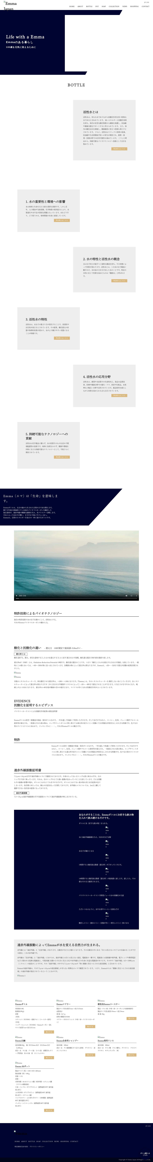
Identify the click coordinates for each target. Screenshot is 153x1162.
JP (145, 2)
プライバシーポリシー (37, 1146)
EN (148, 2)
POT (97, 6)
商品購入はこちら (119, 149)
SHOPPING (134, 6)
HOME (71, 6)
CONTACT (145, 6)
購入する (49, 1032)
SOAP (104, 6)
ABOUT (80, 6)
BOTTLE (89, 6)
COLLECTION (114, 6)
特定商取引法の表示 (21, 1146)
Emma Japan (132, 1159)
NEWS (124, 6)
